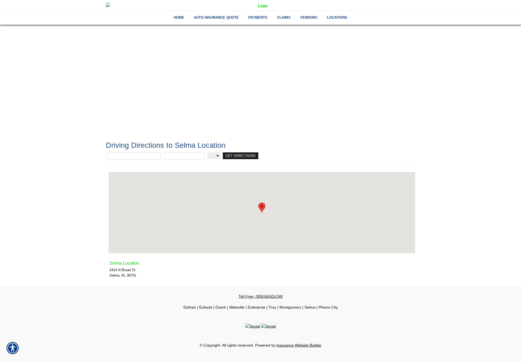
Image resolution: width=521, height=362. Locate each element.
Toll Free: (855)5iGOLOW (260, 296)
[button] (261, 208)
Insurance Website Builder (299, 345)
